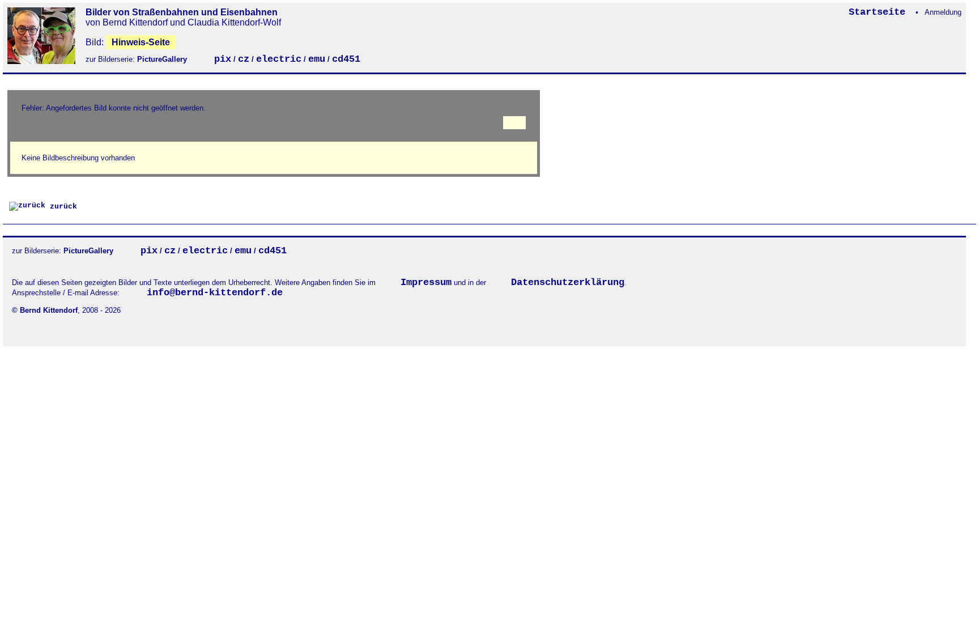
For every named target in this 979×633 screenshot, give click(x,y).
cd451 (346, 59)
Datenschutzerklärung (567, 282)
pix (222, 59)
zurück (61, 206)
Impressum (426, 282)
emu (316, 59)
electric (278, 59)
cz (243, 59)
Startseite (880, 12)
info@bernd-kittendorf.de (215, 292)
